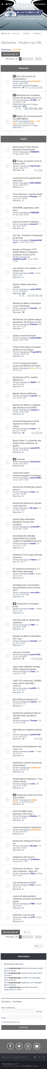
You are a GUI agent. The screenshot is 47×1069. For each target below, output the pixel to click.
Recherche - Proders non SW (21, 43)
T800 (32, 625)
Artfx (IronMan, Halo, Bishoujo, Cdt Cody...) (23, 812)
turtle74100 (35, 655)
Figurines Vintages (30, 85)
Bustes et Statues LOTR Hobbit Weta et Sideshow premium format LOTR (25, 252)
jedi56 (33, 688)
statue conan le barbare (24, 335)
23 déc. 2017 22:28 (20, 450)
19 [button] (37, 59)
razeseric (34, 410)
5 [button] (31, 59)
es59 (32, 917)
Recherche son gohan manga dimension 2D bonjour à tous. (27, 320)
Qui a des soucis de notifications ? (24, 77)
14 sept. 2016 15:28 (21, 595)
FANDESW (34, 152)
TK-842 (33, 100)
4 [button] (28, 59)
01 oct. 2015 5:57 (20, 737)
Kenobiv (33, 308)
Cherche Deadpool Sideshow (27, 827)
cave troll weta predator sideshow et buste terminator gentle (27, 899)
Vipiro (33, 873)
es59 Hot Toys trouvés (24, 915)
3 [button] (26, 59)
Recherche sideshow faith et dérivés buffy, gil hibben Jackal (26, 715)
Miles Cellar (33, 1066)
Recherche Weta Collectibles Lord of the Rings (27, 304)
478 (26, 109)
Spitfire (33, 382)
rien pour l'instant (21, 652)
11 (29, 296)
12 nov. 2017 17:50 (20, 480)
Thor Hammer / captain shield (27, 194)
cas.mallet (34, 592)
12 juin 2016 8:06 (20, 657)
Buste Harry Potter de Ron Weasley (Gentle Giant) (25, 148)
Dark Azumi (35, 166)
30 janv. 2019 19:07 (20, 340)
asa (32, 751)
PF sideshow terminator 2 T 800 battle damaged (26, 570)
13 (37, 296)
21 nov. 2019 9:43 (20, 291)
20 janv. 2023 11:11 (20, 168)
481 (40, 109)
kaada (33, 543)
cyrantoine (35, 859)
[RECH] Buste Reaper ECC (25, 699)
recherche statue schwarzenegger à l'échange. (27, 474)
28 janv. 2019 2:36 (21, 354)
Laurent (33, 396)
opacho (33, 702)
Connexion (5, 1002)
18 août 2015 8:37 (20, 832)
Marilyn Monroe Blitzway (25, 393)
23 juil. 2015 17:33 (20, 861)
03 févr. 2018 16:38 (20, 412)
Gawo (32, 492)
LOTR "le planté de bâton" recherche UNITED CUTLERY (27, 364)
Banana (33, 816)
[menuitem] (9, 4)
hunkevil (33, 324)
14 (41, 296)
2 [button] (23, 59)
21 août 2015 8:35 (27, 802)
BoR (32, 885)
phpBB (15, 1064)
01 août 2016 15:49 (25, 626)
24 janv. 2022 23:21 (20, 185)
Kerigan (33, 196)
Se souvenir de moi (11, 1022)
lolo (32, 273)
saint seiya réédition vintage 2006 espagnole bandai (26, 667)
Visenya (33, 720)
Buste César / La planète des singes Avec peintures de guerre (27, 443)
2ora (32, 368)
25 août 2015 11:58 (26, 785)
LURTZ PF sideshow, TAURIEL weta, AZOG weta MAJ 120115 (27, 683)
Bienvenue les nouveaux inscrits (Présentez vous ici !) (27, 96)
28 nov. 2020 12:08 (20, 83)
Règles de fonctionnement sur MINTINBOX (27, 117)
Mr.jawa (33, 508)
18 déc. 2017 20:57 (20, 464)
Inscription (17, 1002)
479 (31, 109)
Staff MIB (17, 50)
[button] (16, 59)
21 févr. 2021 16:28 (20, 215)
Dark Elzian (35, 462)
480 (35, 109)
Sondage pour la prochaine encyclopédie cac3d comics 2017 (26, 587)
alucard (33, 224)
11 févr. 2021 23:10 (26, 242)
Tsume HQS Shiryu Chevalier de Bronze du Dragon (27, 348)
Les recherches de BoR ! (24, 882)
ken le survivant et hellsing (26, 221)
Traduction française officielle (14, 1066)
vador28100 (35, 289)
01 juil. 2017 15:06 (20, 529)
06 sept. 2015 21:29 (21, 770)
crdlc (32, 784)
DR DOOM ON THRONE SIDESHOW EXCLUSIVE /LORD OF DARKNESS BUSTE (27, 538)
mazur (33, 429)
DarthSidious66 (19, 259)
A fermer (20, 459)
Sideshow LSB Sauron (24, 857)
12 (33, 296)
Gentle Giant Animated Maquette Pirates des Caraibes (24, 522)
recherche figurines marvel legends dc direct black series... (26, 424)
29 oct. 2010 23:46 (26, 123)
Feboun (33, 560)
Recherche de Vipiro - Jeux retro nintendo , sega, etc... (26, 869)
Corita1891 (35, 527)
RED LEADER (35, 183)
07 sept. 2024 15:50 (21, 154)
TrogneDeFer (36, 352)
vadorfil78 (34, 448)
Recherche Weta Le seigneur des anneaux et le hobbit (27, 406)
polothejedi (35, 81)
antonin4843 (35, 338)
